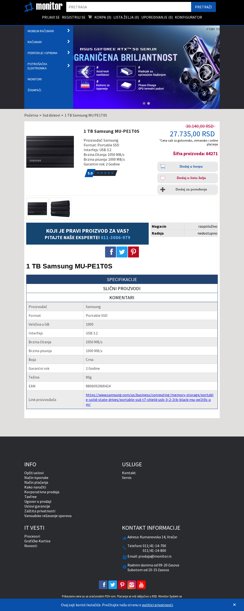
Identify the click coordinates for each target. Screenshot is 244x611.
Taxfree (30, 496)
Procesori (32, 536)
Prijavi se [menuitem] (51, 17)
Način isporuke (36, 477)
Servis (127, 477)
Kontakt (129, 472)
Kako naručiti (35, 487)
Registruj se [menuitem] (74, 17)
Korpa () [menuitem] (102, 17)
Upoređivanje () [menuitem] (157, 17)
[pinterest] (122, 584)
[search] (128, 7)
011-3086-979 (115, 237)
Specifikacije (122, 279)
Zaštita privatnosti (39, 510)
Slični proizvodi (122, 288)
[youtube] (141, 584)
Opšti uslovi (34, 472)
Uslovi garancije (37, 506)
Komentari (121, 297)
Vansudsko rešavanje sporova (47, 515)
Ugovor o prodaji (37, 501)
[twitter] (112, 584)
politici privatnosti (157, 604)
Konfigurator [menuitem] (188, 17)
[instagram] (131, 584)
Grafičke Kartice (37, 541)
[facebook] (103, 584)
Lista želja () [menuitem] (126, 17)
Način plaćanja (36, 482)
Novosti (30, 545)
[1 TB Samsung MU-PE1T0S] (53, 152)
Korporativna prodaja (41, 491)
